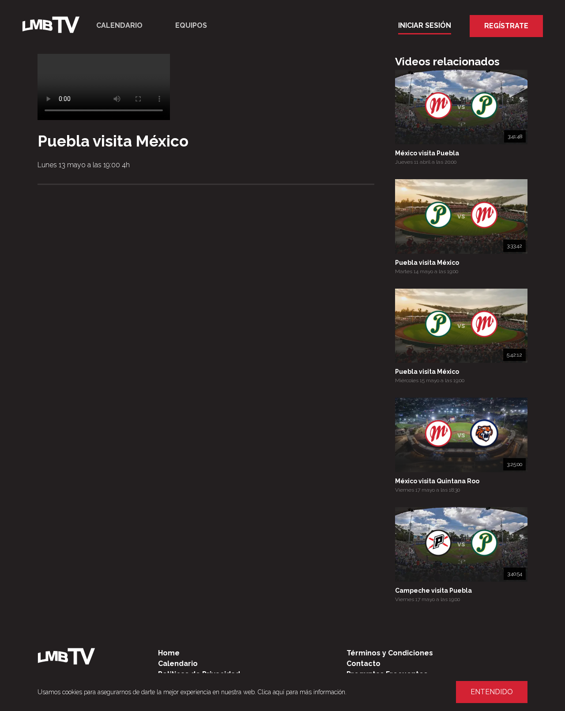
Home (169, 653)
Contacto (363, 663)
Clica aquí (271, 692)
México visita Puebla (427, 153)
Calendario (119, 25)
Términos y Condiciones (390, 653)
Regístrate (506, 26)
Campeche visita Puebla (433, 590)
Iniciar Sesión (424, 25)
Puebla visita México (427, 262)
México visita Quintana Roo (437, 481)
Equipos (191, 25)
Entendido (492, 692)
